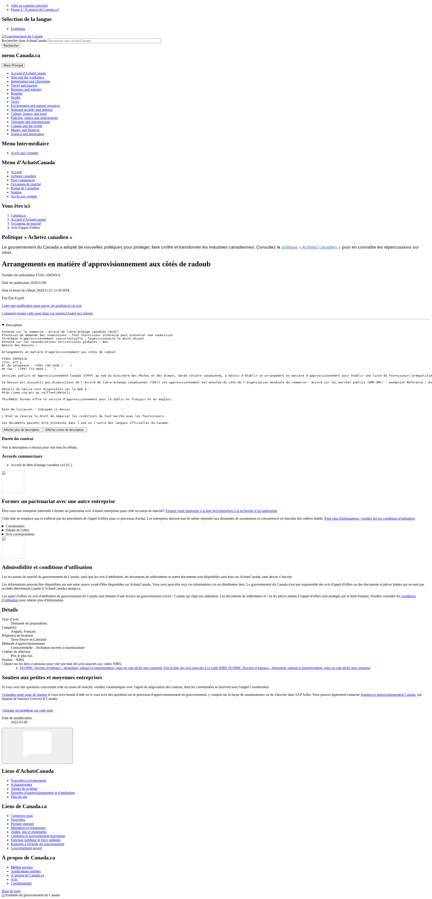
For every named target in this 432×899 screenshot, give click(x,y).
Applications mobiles (26, 871)
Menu (13, 65)
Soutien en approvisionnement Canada (388, 695)
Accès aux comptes (24, 153)
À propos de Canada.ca (27, 875)
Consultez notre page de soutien (24, 695)
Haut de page (11, 891)
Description (14, 325)
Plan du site (19, 797)
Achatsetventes (21, 785)
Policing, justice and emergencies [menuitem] (34, 118)
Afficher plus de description (22, 430)
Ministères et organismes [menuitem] (28, 828)
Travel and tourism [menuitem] (24, 85)
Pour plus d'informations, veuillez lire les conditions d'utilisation (369, 518)
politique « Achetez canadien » (311, 247)
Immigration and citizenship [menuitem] (30, 81)
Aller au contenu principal (29, 5)
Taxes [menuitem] (15, 101)
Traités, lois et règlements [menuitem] (29, 832)
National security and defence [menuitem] (32, 110)
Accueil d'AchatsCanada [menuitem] (28, 73)
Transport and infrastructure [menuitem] (30, 122)
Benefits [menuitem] (16, 93)
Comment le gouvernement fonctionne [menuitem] (38, 836)
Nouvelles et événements (28, 780)
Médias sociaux (22, 867)
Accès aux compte (24, 196)
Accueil (16, 172)
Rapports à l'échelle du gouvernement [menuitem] (37, 844)
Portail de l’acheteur (25, 188)
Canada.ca (18, 215)
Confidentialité (21, 883)
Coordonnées (15, 526)
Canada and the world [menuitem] (26, 126)
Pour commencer (23, 180)
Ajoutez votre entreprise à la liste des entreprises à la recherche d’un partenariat (221, 511)
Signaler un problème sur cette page (28, 710)
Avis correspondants (20, 534)
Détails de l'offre (17, 530)
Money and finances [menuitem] (25, 130)
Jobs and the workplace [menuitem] (27, 77)
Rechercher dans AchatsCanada (24, 41)
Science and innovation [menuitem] (27, 134)
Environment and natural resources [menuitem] (35, 106)
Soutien (16, 192)
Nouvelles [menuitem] (18, 820)
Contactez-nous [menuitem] (22, 816)
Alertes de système (24, 789)
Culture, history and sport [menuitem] (29, 114)
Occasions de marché (26, 184)
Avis (14, 879)
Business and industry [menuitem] (26, 89)
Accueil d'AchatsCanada (28, 219)
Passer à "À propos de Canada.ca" (35, 9)
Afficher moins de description (65, 430)
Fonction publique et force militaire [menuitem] (36, 840)
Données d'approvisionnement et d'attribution (43, 793)
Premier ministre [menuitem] (22, 824)
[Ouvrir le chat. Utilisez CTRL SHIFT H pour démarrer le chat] (37, 746)
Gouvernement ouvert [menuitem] (26, 848)
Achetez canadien (23, 176)
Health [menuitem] (15, 97)
